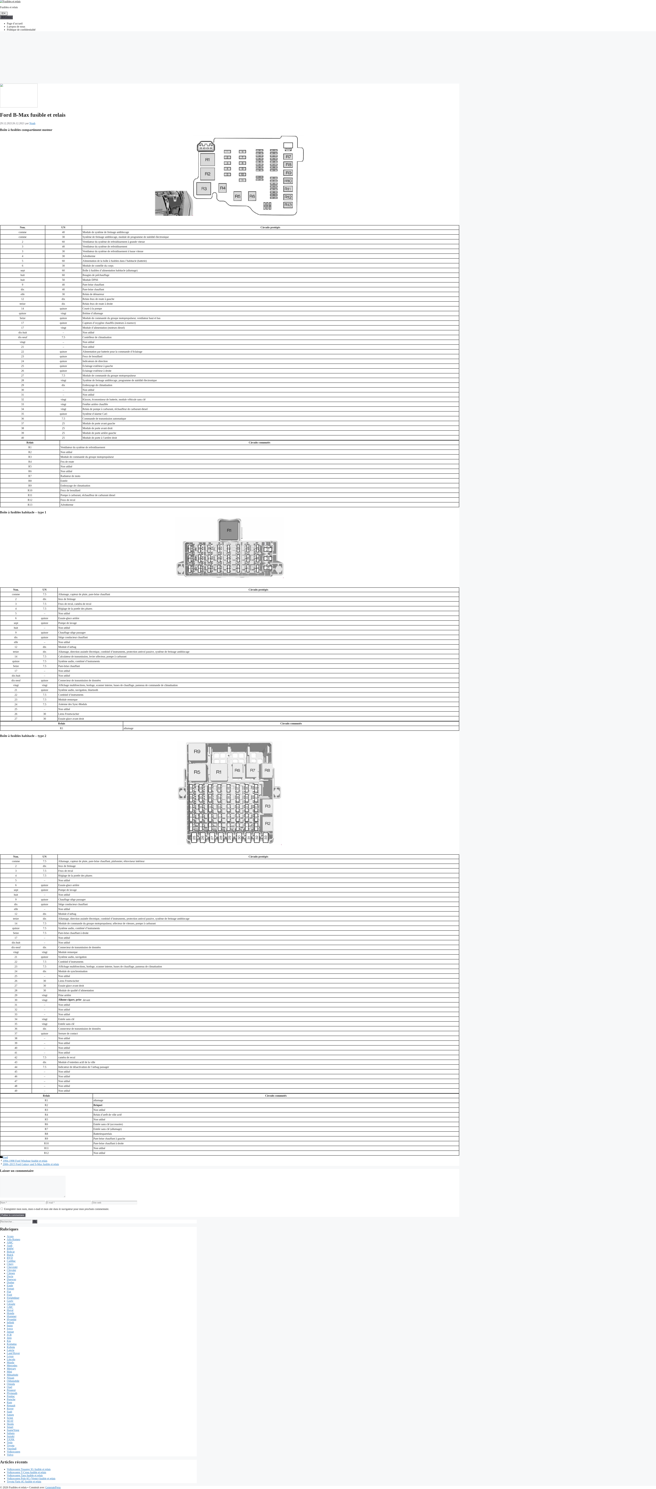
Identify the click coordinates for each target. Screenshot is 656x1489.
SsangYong (13, 1430)
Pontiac (11, 1396)
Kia (9, 1340)
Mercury (11, 1368)
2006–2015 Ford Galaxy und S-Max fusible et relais (31, 1164)
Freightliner (13, 1297)
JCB (9, 1334)
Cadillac (11, 1260)
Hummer (11, 1316)
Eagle (10, 1285)
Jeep (9, 1337)
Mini (9, 1371)
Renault (11, 1405)
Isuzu (10, 1325)
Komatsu (12, 1344)
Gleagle (11, 1304)
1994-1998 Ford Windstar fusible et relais (25, 1160)
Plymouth (12, 1393)
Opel (9, 1387)
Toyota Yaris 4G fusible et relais (24, 1481)
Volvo (10, 1454)
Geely (10, 1300)
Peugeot (11, 1390)
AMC (10, 1242)
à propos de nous (16, 26)
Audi (9, 1245)
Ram (9, 1402)
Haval (10, 1310)
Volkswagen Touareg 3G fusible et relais (29, 1469)
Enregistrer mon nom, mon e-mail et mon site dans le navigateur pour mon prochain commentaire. (56, 1209)
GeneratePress (53, 1487)
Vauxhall (11, 1448)
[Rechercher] (34, 1221)
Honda (10, 1313)
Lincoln (11, 1359)
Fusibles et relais (9, 7)
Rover (10, 1408)
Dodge (10, 1282)
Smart (10, 1427)
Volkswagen (13, 1451)
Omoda (11, 1384)
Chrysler (11, 1270)
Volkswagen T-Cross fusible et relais (26, 1472)
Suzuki (10, 1436)
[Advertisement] (328, 58)
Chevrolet (12, 1267)
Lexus (10, 1356)
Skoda (10, 1424)
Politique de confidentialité (21, 29)
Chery (10, 1264)
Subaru (11, 1433)
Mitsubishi (12, 1374)
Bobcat (11, 1251)
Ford (5, 1157)
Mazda (10, 1362)
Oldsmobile (13, 1380)
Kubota (11, 1347)
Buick (10, 1254)
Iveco (10, 1328)
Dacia (10, 1276)
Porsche (11, 1399)
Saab (9, 1411)
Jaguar (10, 1331)
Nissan (10, 1377)
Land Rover (13, 1353)
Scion (10, 1417)
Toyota (10, 1445)
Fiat (9, 1291)
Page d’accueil (15, 23)
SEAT (10, 1420)
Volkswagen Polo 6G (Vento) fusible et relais (31, 1478)
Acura (10, 1236)
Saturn (10, 1414)
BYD (10, 1257)
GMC (10, 1307)
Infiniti (10, 1322)
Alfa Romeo (13, 1239)
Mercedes (12, 1365)
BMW (10, 1248)
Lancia (10, 1350)
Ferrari (10, 1288)
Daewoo (11, 1279)
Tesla (9, 1442)
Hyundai (11, 1319)
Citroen (11, 1273)
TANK (11, 1439)
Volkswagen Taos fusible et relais (25, 1475)
